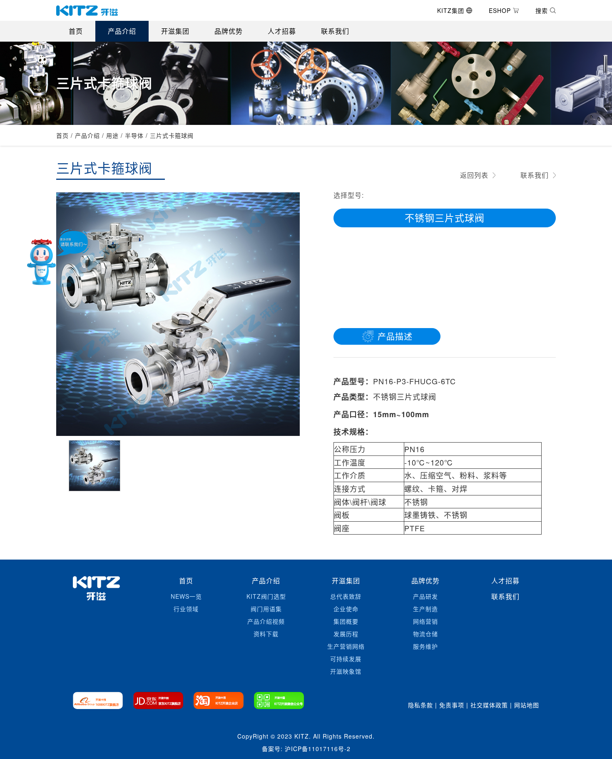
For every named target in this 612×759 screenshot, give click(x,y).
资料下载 (266, 634)
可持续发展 (345, 658)
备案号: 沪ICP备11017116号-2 (306, 748)
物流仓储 (425, 634)
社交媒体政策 (489, 705)
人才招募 (282, 31)
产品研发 (425, 596)
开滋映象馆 (345, 671)
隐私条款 (420, 705)
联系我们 (335, 31)
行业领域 (186, 609)
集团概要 (345, 621)
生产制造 (425, 609)
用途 (112, 135)
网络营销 (425, 621)
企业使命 (345, 609)
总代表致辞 (345, 596)
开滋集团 (175, 31)
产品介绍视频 (266, 621)
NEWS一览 (186, 596)
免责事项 (451, 705)
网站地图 (526, 705)
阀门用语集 (266, 609)
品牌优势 (228, 31)
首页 (76, 31)
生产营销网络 (346, 646)
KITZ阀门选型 (266, 596)
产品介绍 (122, 31)
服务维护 (425, 646)
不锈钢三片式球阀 (445, 217)
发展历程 (345, 634)
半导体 (134, 135)
